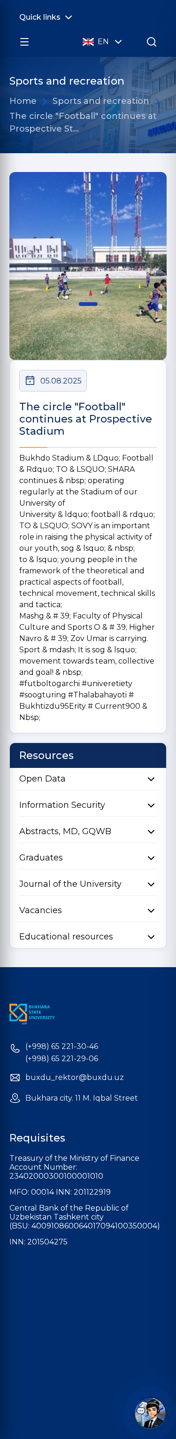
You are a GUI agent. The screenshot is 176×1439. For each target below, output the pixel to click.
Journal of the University (70, 884)
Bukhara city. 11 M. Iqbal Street (81, 1098)
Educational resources (66, 936)
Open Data (42, 779)
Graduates (41, 857)
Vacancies (40, 910)
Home (23, 101)
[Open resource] (24, 41)
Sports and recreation (101, 101)
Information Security (62, 805)
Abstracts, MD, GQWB (65, 831)
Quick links (40, 17)
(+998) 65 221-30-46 (61, 1046)
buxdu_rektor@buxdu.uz (74, 1077)
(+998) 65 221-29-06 (61, 1059)
